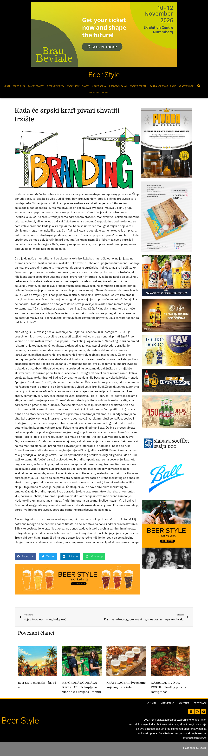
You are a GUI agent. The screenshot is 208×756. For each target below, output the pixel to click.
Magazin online (98, 92)
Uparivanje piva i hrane (162, 86)
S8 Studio (201, 747)
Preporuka (19, 86)
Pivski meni (72, 86)
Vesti (7, 86)
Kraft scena (99, 86)
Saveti (85, 86)
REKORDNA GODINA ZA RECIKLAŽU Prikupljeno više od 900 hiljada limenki (81, 687)
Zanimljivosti (36, 86)
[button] (198, 86)
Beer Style (104, 75)
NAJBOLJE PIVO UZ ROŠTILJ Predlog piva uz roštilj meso (168, 687)
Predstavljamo (118, 86)
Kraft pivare (186, 86)
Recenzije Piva (55, 86)
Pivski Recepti (138, 86)
